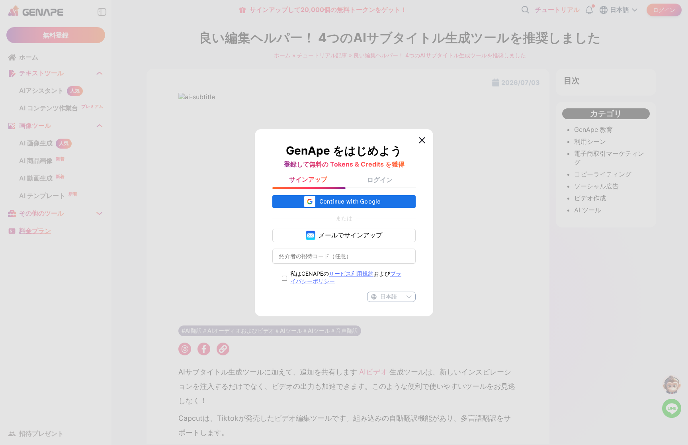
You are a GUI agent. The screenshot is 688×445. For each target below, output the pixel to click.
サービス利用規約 (351, 273)
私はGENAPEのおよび (345, 277)
